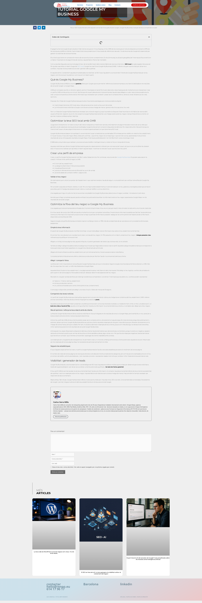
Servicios (80, 5)
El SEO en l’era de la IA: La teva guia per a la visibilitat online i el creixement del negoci (101, 573)
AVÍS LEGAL (122, 597)
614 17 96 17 (56, 589)
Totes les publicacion (61, 416)
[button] (35, 27)
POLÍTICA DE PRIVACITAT (142, 597)
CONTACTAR (54, 584)
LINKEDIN (126, 584)
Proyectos (89, 5)
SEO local (81, 66)
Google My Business (123, 157)
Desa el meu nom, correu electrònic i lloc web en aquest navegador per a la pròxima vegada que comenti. (83, 467)
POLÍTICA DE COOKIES (131, 597)
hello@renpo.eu (58, 586)
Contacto (117, 5)
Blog (110, 5)
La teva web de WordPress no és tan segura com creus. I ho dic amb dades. (54, 552)
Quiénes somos (100, 5)
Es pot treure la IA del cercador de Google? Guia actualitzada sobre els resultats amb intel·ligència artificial (148, 558)
